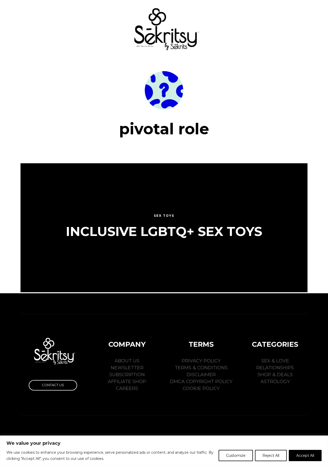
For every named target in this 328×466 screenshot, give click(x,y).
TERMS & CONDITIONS (201, 368)
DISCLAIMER (201, 374)
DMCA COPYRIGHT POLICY (201, 381)
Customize (235, 455)
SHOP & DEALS (275, 374)
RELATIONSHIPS (275, 368)
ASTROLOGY (275, 381)
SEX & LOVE (275, 361)
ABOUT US (127, 361)
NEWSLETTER (127, 368)
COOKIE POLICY (201, 388)
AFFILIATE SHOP (127, 381)
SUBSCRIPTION (127, 374)
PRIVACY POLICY (201, 361)
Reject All (270, 455)
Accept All (305, 455)
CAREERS (127, 388)
